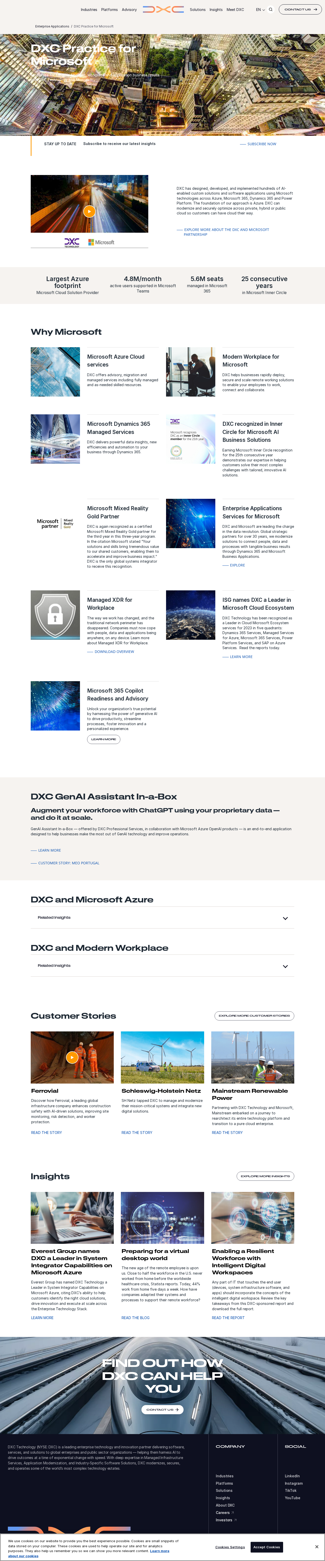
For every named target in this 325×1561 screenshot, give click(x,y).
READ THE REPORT (228, 1318)
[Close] (316, 1546)
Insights (216, 9)
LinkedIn (292, 1476)
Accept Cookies (266, 1547)
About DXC (225, 1505)
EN (258, 9)
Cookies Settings (230, 1547)
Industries (89, 9)
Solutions (198, 9)
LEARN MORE (42, 1318)
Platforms (109, 9)
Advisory (129, 9)
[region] (162, 1547)
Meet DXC (235, 9)
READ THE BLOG (136, 1318)
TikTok (291, 1491)
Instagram (294, 1483)
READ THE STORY (46, 1132)
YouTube (292, 1498)
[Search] (271, 9)
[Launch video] (89, 211)
